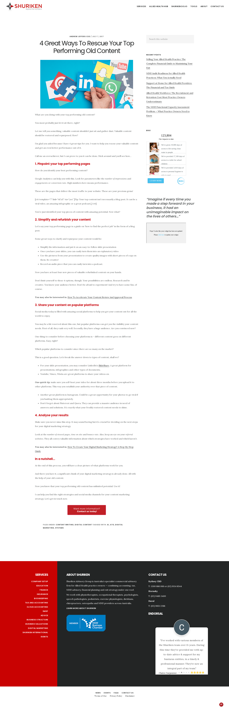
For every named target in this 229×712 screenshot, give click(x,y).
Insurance (42, 594)
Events (44, 636)
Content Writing (65, 525)
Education (42, 585)
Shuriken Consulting (24, 6)
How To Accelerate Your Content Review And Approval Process (100, 297)
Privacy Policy (116, 691)
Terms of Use (100, 691)
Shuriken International (35, 632)
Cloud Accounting (37, 607)
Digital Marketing (38, 628)
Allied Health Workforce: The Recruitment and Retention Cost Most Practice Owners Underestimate (169, 97)
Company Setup (39, 581)
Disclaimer (130, 691)
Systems (59, 528)
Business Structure (37, 619)
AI (108, 525)
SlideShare (104, 365)
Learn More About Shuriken (81, 608)
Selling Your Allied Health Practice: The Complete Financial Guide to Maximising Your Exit (169, 63)
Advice (44, 615)
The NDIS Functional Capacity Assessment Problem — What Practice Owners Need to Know (168, 111)
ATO (112, 525)
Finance (44, 590)
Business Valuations (36, 624)
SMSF (45, 611)
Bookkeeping (41, 598)
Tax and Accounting (36, 602)
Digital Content (83, 525)
